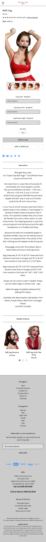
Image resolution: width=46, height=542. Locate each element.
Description (23, 165)
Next (42, 85)
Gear (23, 420)
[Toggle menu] (3, 3)
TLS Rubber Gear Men (23, 506)
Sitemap (23, 398)
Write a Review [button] (32, 17)
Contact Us (23, 391)
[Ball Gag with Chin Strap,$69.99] (34, 337)
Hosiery (23, 426)
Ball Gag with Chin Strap (33, 353)
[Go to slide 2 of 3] (43, 340)
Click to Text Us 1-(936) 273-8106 (23, 492)
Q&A (23, 386)
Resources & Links (23, 511)
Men (23, 413)
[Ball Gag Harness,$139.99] (12, 337)
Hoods (23, 418)
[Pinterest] (19, 156)
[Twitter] (15, 156)
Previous (4, 85)
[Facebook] (4, 156)
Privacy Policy (23, 393)
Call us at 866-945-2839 (23, 486)
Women (23, 410)
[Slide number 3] (26, 360)
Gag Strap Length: (23, 118)
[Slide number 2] (23, 360)
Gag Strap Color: (23, 107)
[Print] (11, 156)
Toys (23, 423)
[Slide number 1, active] (19, 360)
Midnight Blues (23, 503)
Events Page (23, 508)
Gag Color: (23, 97)
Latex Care (23, 415)
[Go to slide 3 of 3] (3, 340)
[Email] (7, 156)
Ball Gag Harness (12, 352)
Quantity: (23, 129)
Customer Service (23, 388)
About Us (23, 396)
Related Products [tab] (23, 319)
